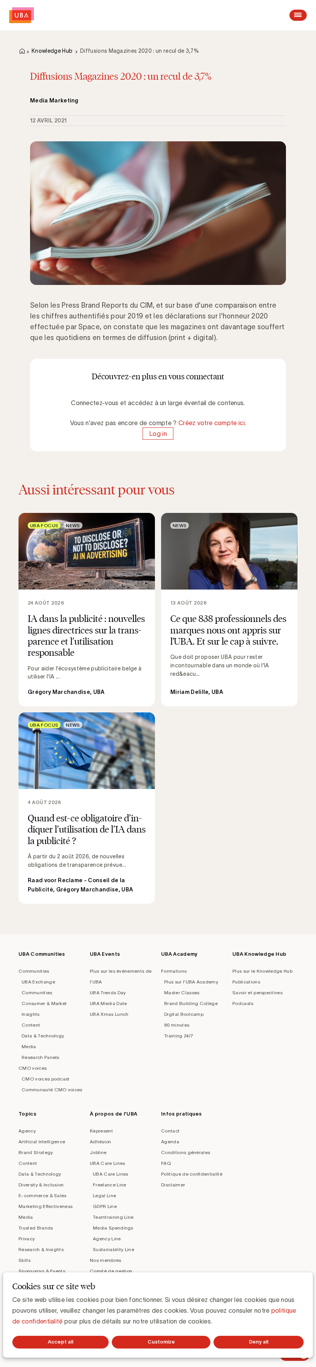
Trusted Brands (35, 1227)
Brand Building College (191, 1003)
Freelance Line (109, 1184)
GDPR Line (105, 1206)
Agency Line (107, 1238)
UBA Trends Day (108, 992)
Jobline (98, 1152)
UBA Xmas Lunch (109, 1014)
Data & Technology (43, 1035)
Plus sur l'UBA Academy (191, 981)
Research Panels (40, 1057)
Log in (158, 433)
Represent (101, 1130)
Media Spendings (113, 1227)
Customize (161, 1342)
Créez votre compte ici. (212, 422)
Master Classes (181, 992)
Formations (174, 970)
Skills (24, 1260)
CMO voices (32, 1067)
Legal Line (104, 1195)
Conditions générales (185, 1152)
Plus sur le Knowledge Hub (262, 970)
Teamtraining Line (113, 1217)
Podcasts (243, 1003)
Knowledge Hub (52, 51)
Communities (33, 970)
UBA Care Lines (107, 1163)
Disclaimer (173, 1184)
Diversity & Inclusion (41, 1184)
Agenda (170, 1141)
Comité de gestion (111, 1270)
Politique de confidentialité (191, 1173)
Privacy (26, 1238)
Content (31, 1024)
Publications (246, 981)
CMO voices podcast (46, 1078)
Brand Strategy (35, 1152)
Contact (170, 1130)
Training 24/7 (178, 1035)
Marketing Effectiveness (45, 1206)
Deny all (258, 1342)
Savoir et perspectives (257, 992)
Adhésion (100, 1141)
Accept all (60, 1342)
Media (29, 1046)
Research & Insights (41, 1249)
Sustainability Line (113, 1249)
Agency (27, 1130)
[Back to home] (21, 15)
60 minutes (176, 1024)
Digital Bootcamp (183, 1014)
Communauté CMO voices (52, 1089)
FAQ (166, 1163)
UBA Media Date (108, 1003)
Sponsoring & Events (41, 1270)
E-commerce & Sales (42, 1195)
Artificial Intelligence (41, 1141)
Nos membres (105, 1260)
